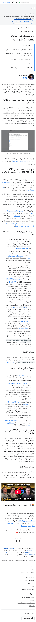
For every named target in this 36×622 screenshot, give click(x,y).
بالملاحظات (17, 216)
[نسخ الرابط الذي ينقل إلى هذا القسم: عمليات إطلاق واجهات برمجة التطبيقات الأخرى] (27, 234)
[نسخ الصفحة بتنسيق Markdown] (14, 39)
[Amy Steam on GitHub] (26, 78)
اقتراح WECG (11, 362)
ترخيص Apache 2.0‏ (30, 552)
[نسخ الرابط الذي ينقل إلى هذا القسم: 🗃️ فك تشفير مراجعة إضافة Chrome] (33, 508)
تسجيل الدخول (6, 2)
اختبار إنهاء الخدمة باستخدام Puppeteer (19, 383)
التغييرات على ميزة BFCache (14, 279)
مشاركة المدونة (24, 161)
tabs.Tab (15, 307)
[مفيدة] (22, 31)
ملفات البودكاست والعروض (28, 589)
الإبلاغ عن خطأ (31, 569)
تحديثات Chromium (29, 580)
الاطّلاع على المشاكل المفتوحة (28, 572)
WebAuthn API (26, 321)
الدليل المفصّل (14, 161)
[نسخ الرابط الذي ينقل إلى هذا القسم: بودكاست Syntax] (18, 467)
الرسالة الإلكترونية (23, 328)
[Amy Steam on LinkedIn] (23, 78)
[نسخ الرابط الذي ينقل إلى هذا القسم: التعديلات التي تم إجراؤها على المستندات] (24, 371)
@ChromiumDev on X (28, 597)
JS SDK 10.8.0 (6, 182)
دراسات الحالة (31, 583)
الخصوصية (27, 613)
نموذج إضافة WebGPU (21, 248)
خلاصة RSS (32, 606)
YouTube (32, 600)
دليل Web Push (22, 376)
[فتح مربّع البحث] (16, 2)
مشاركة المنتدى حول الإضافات (26, 521)
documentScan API (11, 421)
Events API (12, 282)
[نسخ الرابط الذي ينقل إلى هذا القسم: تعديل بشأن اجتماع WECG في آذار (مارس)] (26, 433)
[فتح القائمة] (32, 2)
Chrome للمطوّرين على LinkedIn (26, 603)
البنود (33, 613)
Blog (33, 8)
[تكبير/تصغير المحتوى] (21, 46)
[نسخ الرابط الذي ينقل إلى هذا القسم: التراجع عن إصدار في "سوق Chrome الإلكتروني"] (24, 103)
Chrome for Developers (28, 28)
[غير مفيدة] (19, 31)
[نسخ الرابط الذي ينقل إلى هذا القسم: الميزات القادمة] (21, 352)
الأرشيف (33, 586)
